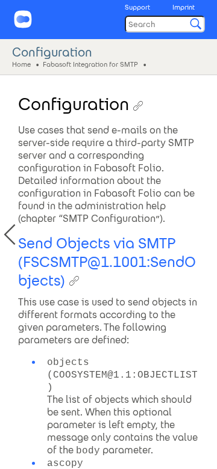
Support (137, 7)
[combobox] (165, 24)
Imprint (183, 7)
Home (21, 64)
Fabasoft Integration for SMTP (90, 64)
